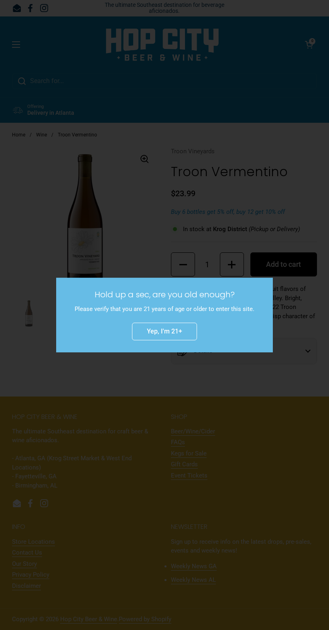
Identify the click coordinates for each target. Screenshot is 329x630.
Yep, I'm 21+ (164, 331)
